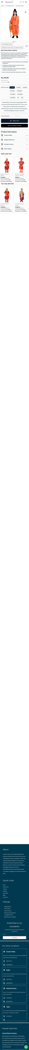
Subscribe (14, 937)
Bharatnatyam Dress (6, 1036)
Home (4, 884)
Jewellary (5, 891)
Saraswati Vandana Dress (7, 1042)
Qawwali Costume (22, 1040)
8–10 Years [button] (12, 90)
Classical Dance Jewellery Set (20, 1042)
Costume (2, 5)
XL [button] (18, 97)
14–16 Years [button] (20, 94)
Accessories (5, 893)
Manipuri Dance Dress (19, 1038)
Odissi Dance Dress (9, 1038)
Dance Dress (5, 887)
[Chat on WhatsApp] (26, 1047)
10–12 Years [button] (19, 90)
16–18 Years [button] (12, 97)
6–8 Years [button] (25, 87)
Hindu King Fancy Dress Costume (19, 204)
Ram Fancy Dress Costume (20, 5)
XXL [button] (22, 97)
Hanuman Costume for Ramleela (5, 175)
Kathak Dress (15, 1036)
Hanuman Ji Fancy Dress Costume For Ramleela (19, 175)
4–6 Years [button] (18, 87)
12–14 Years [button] (12, 94)
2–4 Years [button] (12, 87)
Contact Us (5, 897)
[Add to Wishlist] (26, 46)
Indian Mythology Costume (10, 5)
